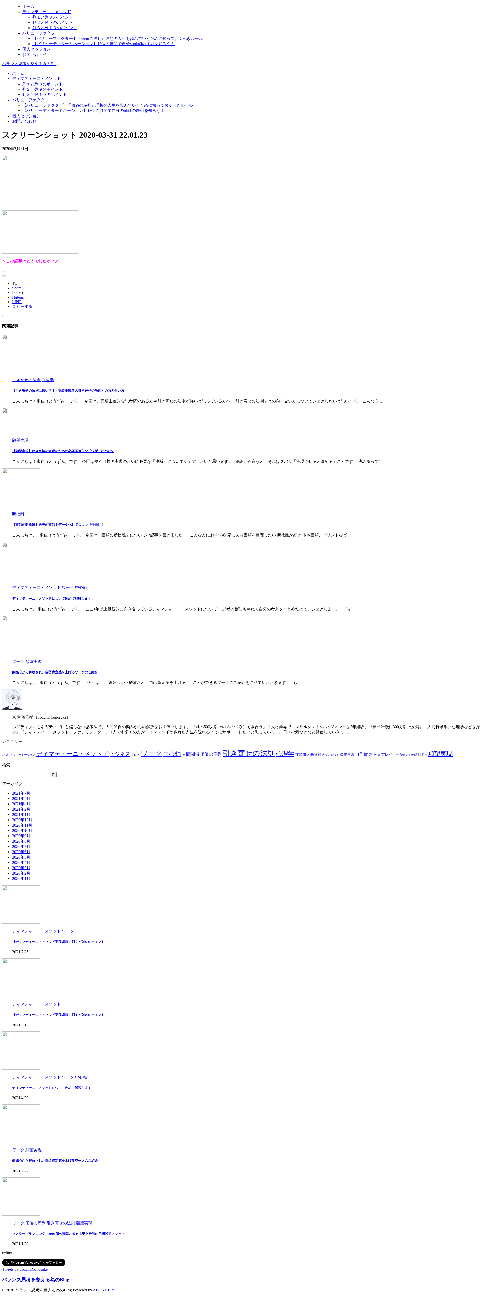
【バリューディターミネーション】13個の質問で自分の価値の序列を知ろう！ (93, 110)
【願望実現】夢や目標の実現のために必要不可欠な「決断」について (63, 451)
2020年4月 (21, 862)
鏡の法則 (415, 754)
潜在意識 (347, 754)
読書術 (404, 754)
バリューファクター (30, 100)
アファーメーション (22, 754)
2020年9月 (21, 836)
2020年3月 (21, 868)
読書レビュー (388, 754)
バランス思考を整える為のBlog (30, 64)
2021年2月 (21, 809)
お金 (5, 754)
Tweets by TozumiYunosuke (25, 1269)
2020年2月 (21, 873)
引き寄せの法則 (249, 753)
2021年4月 (21, 804)
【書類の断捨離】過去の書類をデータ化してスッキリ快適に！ (58, 525)
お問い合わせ (24, 121)
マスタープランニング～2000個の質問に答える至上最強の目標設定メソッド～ (70, 1234)
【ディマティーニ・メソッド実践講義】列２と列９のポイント (58, 942)
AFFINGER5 (104, 1290)
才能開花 (302, 754)
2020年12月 (22, 820)
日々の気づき (330, 754)
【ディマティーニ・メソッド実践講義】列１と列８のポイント (58, 1015)
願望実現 (440, 753)
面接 (424, 754)
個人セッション (26, 116)
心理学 (285, 753)
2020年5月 (21, 857)
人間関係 (190, 754)
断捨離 (315, 754)
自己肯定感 (366, 754)
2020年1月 (21, 878)
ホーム (18, 73)
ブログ (135, 754)
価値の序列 (211, 754)
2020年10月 (22, 830)
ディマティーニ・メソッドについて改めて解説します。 (53, 598)
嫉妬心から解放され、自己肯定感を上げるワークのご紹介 (55, 672)
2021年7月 (21, 793)
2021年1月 (21, 814)
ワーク (151, 753)
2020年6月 (21, 852)
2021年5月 (21, 798)
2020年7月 (21, 846)
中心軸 (172, 754)
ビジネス (120, 754)
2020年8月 (21, 841)
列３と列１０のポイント (44, 94)
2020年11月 (22, 825)
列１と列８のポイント (42, 84)
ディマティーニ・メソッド (36, 78)
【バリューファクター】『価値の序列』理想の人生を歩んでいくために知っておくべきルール (107, 105)
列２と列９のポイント (42, 89)
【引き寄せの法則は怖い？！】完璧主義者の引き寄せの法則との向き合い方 (68, 390)
